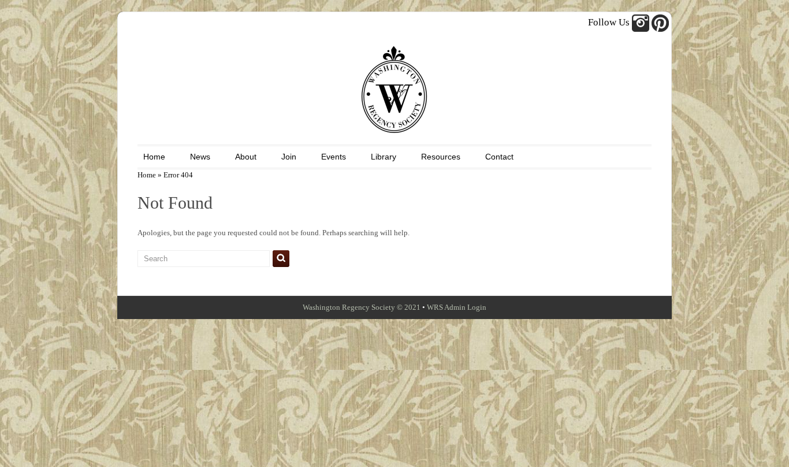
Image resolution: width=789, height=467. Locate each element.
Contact (499, 156)
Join (288, 156)
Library (383, 156)
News (200, 156)
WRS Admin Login (456, 307)
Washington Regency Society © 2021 (361, 307)
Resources (440, 156)
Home (154, 156)
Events (333, 156)
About (245, 156)
